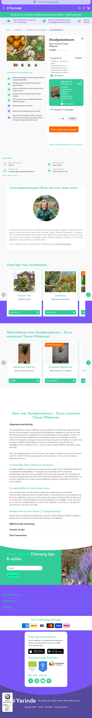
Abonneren (12, 575)
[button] (3, 8)
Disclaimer (49, 707)
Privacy (40, 707)
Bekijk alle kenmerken (10, 175)
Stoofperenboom (56, 30)
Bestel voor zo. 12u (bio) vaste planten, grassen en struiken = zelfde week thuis (46, 14)
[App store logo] (36, 651)
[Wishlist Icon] (82, 38)
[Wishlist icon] (38, 273)
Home (9, 30)
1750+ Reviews (45, 2)
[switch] (7, 709)
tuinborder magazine (63, 244)
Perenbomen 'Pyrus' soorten (36, 30)
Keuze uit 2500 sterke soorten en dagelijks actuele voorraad (24, 21)
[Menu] (11, 694)
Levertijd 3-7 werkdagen (63, 109)
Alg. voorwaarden (61, 707)
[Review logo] (43, 666)
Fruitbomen (18, 30)
